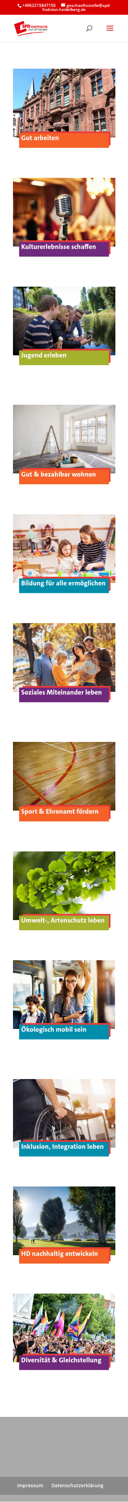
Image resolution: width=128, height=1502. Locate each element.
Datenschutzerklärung (77, 1485)
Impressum (30, 1485)
